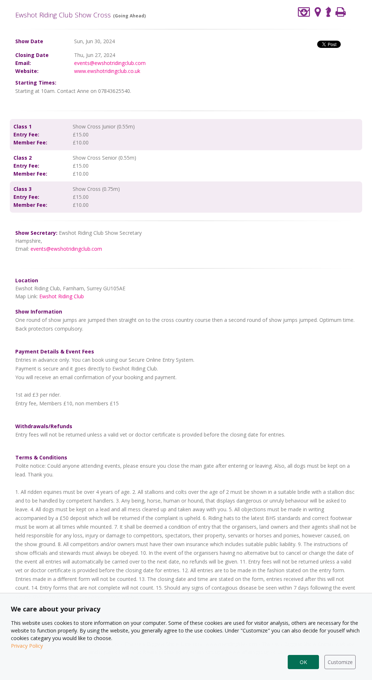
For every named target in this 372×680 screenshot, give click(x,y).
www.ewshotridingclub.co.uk (107, 70)
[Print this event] (340, 11)
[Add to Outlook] (304, 11)
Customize (340, 662)
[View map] (318, 11)
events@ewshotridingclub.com (110, 63)
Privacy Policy (27, 645)
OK (303, 662)
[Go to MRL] (328, 11)
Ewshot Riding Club (61, 296)
